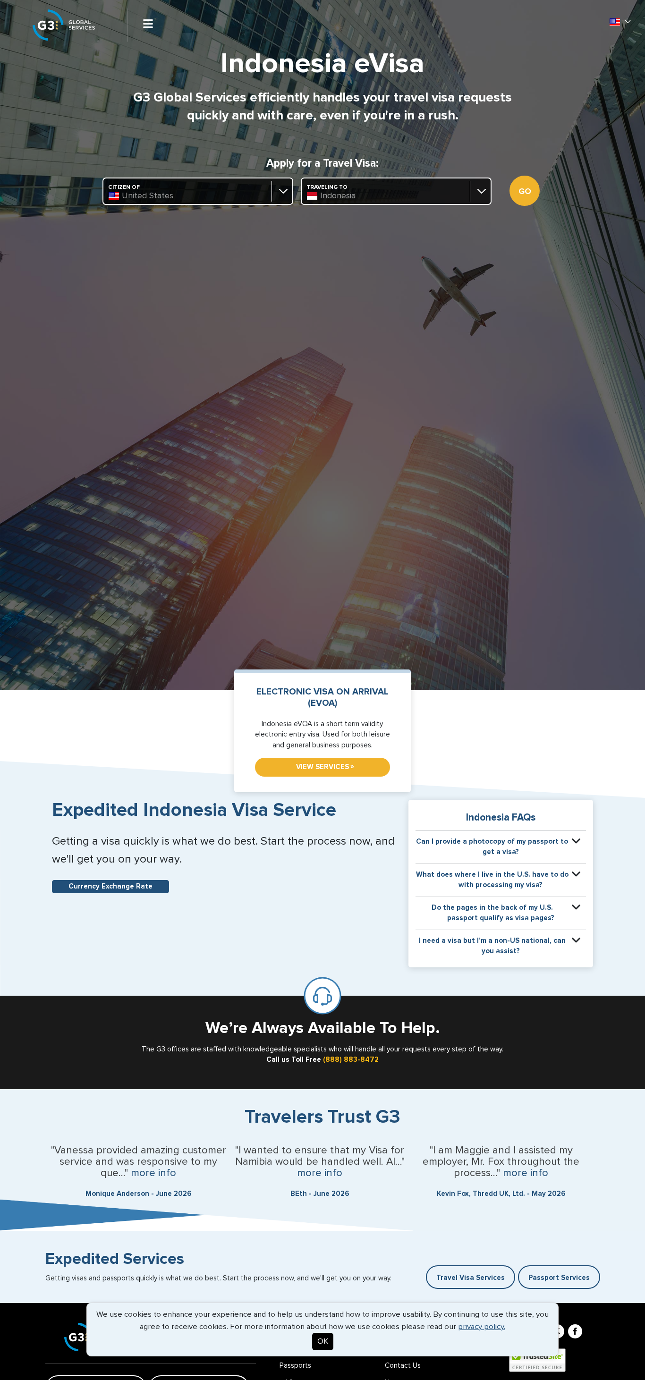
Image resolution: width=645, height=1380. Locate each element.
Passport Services (559, 1277)
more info (153, 1173)
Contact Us (403, 1365)
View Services (325, 766)
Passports (295, 1365)
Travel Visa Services (470, 1277)
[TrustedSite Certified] (537, 1360)
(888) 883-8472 (351, 1059)
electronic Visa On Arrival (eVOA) (322, 697)
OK (322, 1342)
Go (524, 191)
